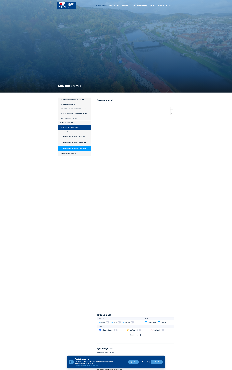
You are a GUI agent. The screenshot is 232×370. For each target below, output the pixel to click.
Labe (115, 322)
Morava (127, 322)
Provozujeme (152, 322)
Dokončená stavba (107, 330)
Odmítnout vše (156, 362)
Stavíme (163, 322)
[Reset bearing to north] (171, 113)
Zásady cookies (78, 365)
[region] (135, 207)
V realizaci (156, 330)
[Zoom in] (171, 108)
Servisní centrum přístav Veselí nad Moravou (74, 137)
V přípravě (133, 330)
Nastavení (145, 362)
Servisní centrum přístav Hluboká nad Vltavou (74, 143)
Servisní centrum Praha (70, 132)
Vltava (103, 322)
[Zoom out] (171, 111)
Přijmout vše (133, 362)
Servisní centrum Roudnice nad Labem (74, 148)
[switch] (107, 322)
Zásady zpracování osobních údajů (90, 365)
